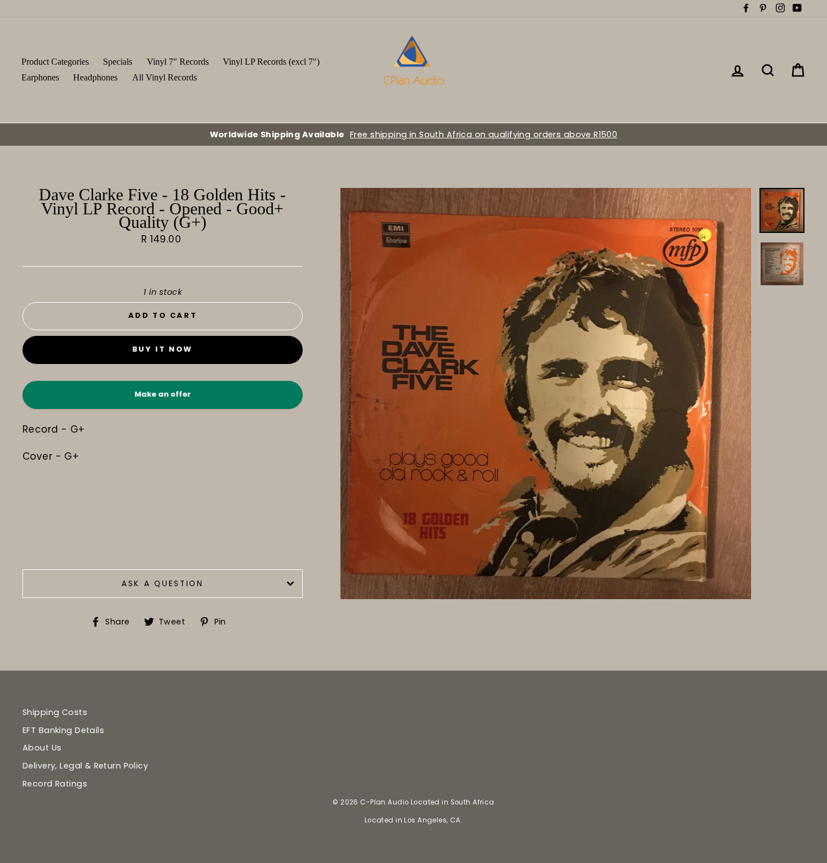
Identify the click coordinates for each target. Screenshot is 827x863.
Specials (117, 61)
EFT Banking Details (63, 730)
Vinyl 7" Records (178, 61)
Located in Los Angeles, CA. (413, 820)
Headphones (95, 77)
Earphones (40, 77)
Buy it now (162, 349)
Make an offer (162, 398)
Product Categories (55, 61)
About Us (42, 747)
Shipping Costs (55, 712)
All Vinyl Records (164, 77)
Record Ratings (55, 783)
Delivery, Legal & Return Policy (85, 765)
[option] (413, 134)
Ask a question (163, 583)
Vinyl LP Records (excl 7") (271, 61)
